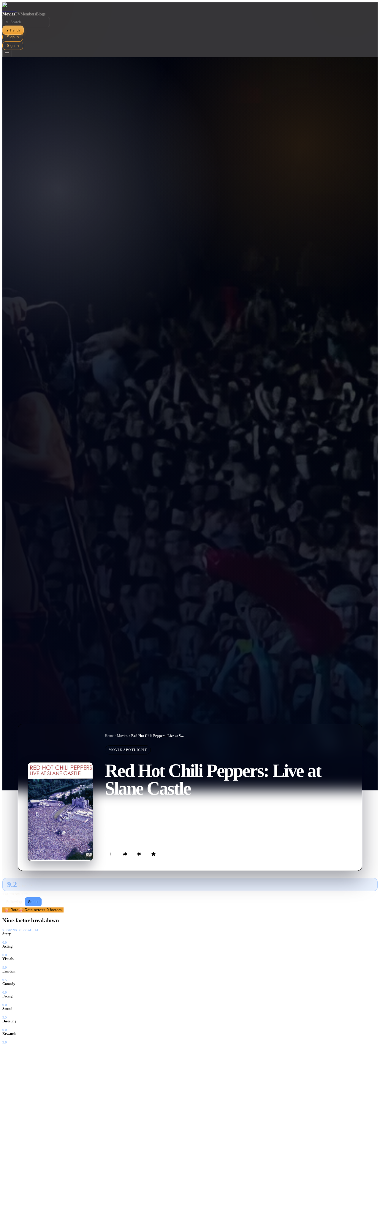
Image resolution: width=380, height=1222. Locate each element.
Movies (8, 14)
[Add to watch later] (111, 854)
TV (17, 14)
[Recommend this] (125, 854)
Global (33, 902)
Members (28, 14)
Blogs (40, 14)
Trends (13, 30)
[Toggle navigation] (7, 53)
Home (109, 736)
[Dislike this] (139, 854)
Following (14, 902)
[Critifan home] (190, 7)
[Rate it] (153, 854)
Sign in (13, 37)
